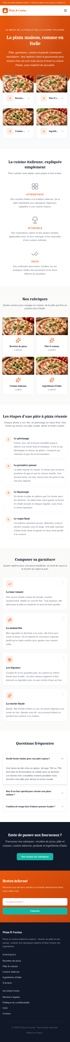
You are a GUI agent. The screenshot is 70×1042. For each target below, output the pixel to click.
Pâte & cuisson (10, 966)
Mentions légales (11, 997)
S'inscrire (35, 911)
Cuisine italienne (11, 971)
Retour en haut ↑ (35, 1032)
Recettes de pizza (12, 960)
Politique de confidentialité (16, 1002)
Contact (7, 1013)
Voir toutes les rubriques (35, 856)
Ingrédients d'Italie (12, 977)
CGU (5, 1008)
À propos (7, 982)
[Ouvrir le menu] (65, 10)
